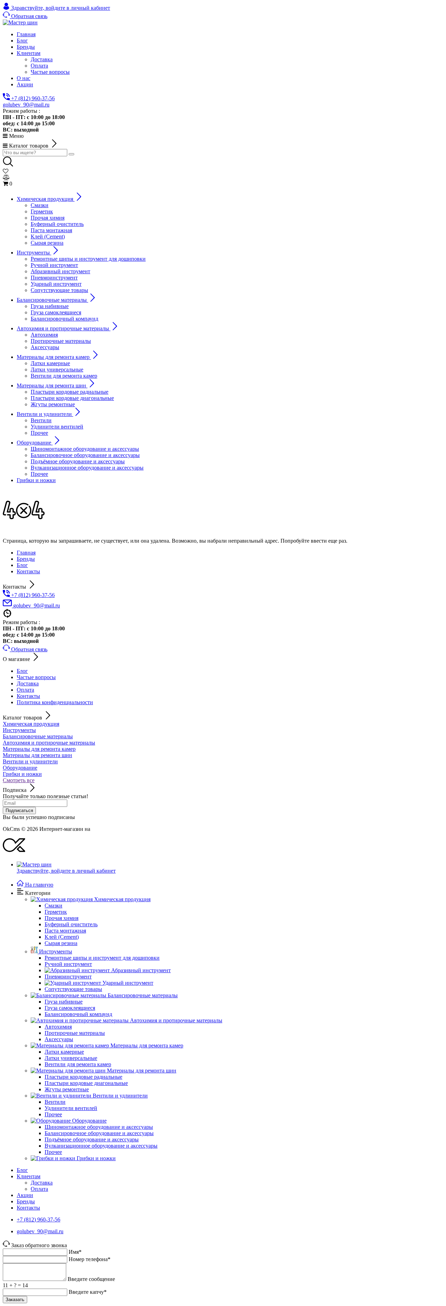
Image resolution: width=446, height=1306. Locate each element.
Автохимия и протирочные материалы (49, 743)
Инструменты (19, 730)
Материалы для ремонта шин (37, 755)
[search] (71, 154)
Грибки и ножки (22, 774)
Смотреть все (18, 780)
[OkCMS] (14, 853)
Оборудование (20, 768)
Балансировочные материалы (38, 736)
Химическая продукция (31, 724)
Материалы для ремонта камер (39, 749)
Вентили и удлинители (30, 761)
